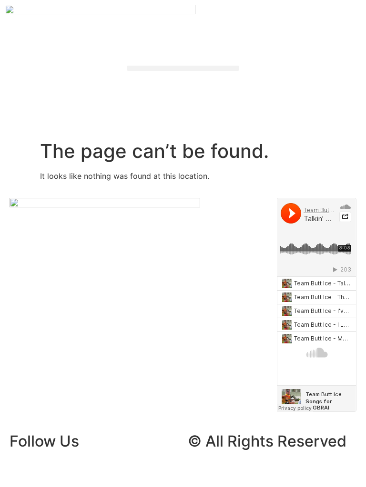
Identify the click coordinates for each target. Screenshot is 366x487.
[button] (183, 68)
